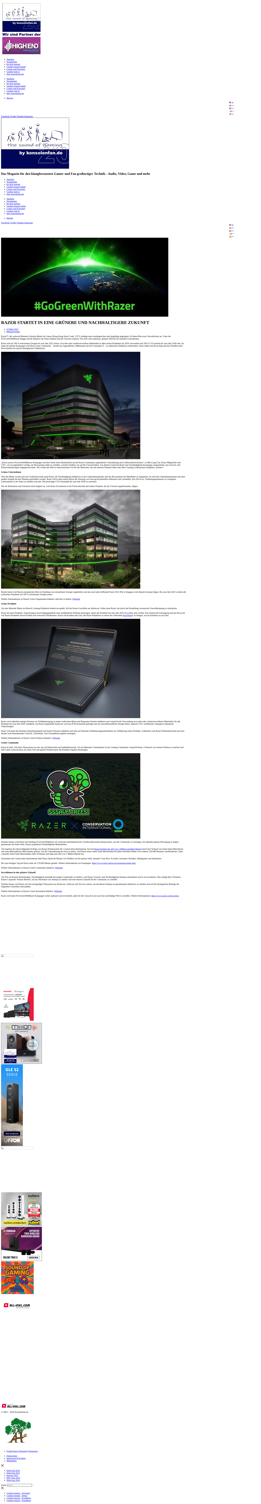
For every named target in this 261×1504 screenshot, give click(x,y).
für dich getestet (13, 64)
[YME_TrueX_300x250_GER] (21, 1260)
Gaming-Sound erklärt (16, 67)
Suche (3, 1485)
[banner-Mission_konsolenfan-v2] (21, 1063)
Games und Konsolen (16, 69)
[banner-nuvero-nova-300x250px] (21, 1225)
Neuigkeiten (12, 62)
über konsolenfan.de (15, 74)
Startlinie (10, 59)
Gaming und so (13, 72)
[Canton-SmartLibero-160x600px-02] (12, 1145)
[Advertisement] (82, 933)
